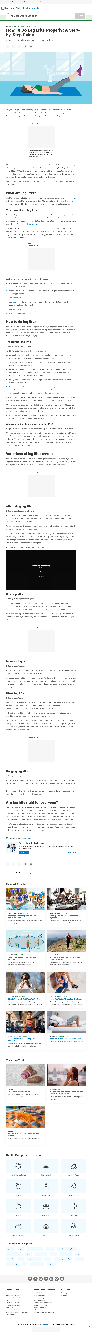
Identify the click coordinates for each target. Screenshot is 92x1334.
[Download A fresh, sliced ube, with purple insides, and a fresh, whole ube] (25, 1075)
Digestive (28, 1254)
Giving (8, 1300)
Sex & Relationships (12, 1264)
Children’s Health (46, 1175)
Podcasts (64, 1295)
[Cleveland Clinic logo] (11, 8)
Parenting (20, 1259)
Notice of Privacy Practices (42, 1310)
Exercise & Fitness (31, 26)
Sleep (24, 1264)
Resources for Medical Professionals (17, 1312)
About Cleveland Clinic (12, 1295)
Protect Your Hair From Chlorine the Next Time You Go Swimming (66, 1093)
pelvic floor (17, 302)
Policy (40, 156)
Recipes (48, 1259)
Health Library (10, 1307)
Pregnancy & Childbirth (34, 1259)
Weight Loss (51, 1264)
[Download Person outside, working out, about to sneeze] (25, 982)
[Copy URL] (41, 571)
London (29, 1)
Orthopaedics (46, 1215)
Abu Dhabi (10, 1)
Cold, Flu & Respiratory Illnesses (67, 1249)
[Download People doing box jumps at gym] (66, 899)
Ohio (41, 1)
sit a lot (31, 231)
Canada (17, 1)
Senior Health (79, 1259)
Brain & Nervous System (18, 1175)
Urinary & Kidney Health (37, 1264)
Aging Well (10, 1249)
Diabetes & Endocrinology (14, 1254)
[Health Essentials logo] (31, 8)
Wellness (46, 1235)
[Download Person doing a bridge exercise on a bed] (66, 1022)
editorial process (30, 873)
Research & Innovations (13, 1305)
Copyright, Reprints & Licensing (43, 1302)
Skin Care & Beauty (55, 1089)
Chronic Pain (50, 1249)
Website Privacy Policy (40, 1307)
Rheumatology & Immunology (63, 1259)
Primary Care (74, 1215)
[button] (89, 8)
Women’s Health (74, 1235)
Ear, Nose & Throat (41, 1254)
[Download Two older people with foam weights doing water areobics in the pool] (25, 899)
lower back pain (33, 224)
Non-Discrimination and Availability (44, 1312)
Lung (77, 1254)
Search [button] (80, 15)
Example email (71, 852)
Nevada (36, 1)
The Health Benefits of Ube (19, 1092)
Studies (43, 221)
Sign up (23, 853)
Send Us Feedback (39, 1293)
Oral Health (10, 1259)
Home (8, 1293)
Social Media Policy (39, 1300)
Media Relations (10, 1315)
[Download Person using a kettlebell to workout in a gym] (25, 1022)
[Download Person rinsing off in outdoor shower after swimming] (66, 1075)
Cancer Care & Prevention (35, 1249)
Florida (23, 1)
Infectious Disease (66, 1254)
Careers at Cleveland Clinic (14, 1298)
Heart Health (18, 1195)
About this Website (39, 1295)
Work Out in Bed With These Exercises (65, 1039)
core (74, 198)
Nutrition (10, 1089)
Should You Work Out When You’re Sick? (25, 999)
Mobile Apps (65, 1293)
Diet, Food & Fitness (19, 26)
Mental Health (73, 1195)
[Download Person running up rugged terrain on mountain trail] (66, 941)
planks (71, 165)
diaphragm (17, 298)
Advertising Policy (39, 1298)
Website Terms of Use (40, 1305)
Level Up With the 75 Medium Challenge (66, 999)
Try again (41, 576)
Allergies (20, 1249)
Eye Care (53, 1254)
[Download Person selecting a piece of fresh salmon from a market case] (25, 1117)
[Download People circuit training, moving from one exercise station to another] (25, 941)
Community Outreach (12, 1302)
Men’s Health (46, 1195)
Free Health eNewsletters (13, 1310)
